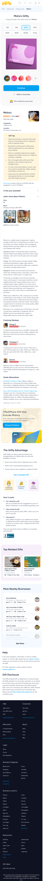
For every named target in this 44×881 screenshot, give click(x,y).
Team (24, 728)
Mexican (5, 851)
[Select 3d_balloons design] (21, 78)
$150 (35, 27)
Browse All (24, 828)
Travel (23, 766)
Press (24, 731)
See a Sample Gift (21, 475)
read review (7, 336)
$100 (26, 27)
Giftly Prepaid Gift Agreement (22, 692)
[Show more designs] (36, 78)
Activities (23, 769)
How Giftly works (7, 711)
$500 (17, 33)
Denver (23, 801)
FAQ (4, 714)
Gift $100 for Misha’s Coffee (12, 381)
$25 (7, 27)
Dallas (4, 801)
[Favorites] (25, 3)
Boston (5, 798)
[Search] (19, 3)
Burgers (23, 848)
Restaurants (6, 766)
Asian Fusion (6, 845)
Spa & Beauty (7, 772)
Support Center (34, 659)
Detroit (5, 804)
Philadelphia (6, 816)
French (23, 842)
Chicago (23, 798)
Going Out (6, 775)
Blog (24, 738)
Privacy (5, 752)
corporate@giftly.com (29, 717)
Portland (5, 819)
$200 (7, 33)
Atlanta (5, 795)
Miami (4, 810)
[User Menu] (37, 3)
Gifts (3, 9)
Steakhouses (25, 839)
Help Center (6, 708)
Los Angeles (24, 807)
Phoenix (23, 816)
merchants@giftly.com (9, 738)
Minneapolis (24, 810)
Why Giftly (25, 708)
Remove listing (7, 731)
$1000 (26, 33)
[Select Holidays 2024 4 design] (7, 78)
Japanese (24, 851)
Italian (4, 842)
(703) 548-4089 (8, 119)
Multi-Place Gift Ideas (9, 868)
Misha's (29, 9)
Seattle (23, 825)
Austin (23, 795)
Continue (21, 88)
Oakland (23, 813)
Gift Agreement (7, 755)
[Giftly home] (6, 3)
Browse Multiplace (12, 425)
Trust (24, 735)
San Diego (6, 822)
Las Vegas (6, 807)
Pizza (22, 845)
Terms (4, 749)
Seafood (5, 839)
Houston (23, 804)
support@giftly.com (8, 669)
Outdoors (24, 772)
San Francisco (25, 822)
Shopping (5, 769)
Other (35, 33)
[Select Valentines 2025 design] (14, 78)
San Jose (5, 825)
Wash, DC (5, 828)
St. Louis (23, 819)
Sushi (4, 848)
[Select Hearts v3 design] (28, 78)
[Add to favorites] (21, 94)
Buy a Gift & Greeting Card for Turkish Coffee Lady (20, 391)
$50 (16, 27)
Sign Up (25, 711)
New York (5, 813)
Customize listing (7, 728)
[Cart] (30, 3)
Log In (24, 714)
